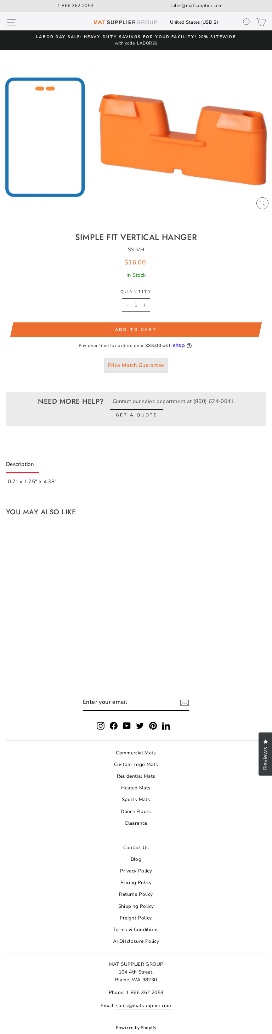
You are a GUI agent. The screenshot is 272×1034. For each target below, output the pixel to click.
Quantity (136, 291)
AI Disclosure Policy (136, 941)
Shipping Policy (136, 906)
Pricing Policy (136, 882)
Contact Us (136, 847)
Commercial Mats (136, 752)
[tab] (22, 465)
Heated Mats (136, 787)
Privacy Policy (136, 870)
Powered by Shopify (136, 1027)
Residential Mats (136, 776)
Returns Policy (136, 894)
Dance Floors (136, 811)
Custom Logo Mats (136, 764)
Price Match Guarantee (136, 365)
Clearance (136, 823)
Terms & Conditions (136, 929)
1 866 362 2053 (75, 5)
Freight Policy (136, 918)
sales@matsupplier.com (196, 5)
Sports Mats (136, 799)
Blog (136, 859)
